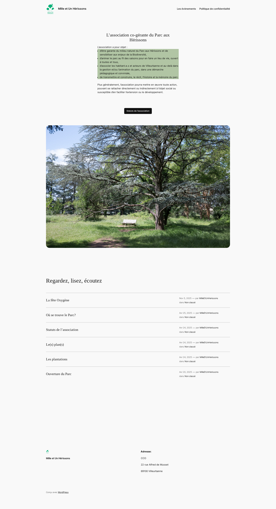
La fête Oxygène (57, 300)
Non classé (190, 302)
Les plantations (56, 359)
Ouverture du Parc (58, 374)
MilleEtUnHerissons (208, 298)
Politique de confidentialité (214, 8)
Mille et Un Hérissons (72, 8)
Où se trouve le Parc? (61, 315)
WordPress (63, 492)
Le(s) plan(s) (55, 344)
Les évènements (186, 8)
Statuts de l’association (138, 111)
